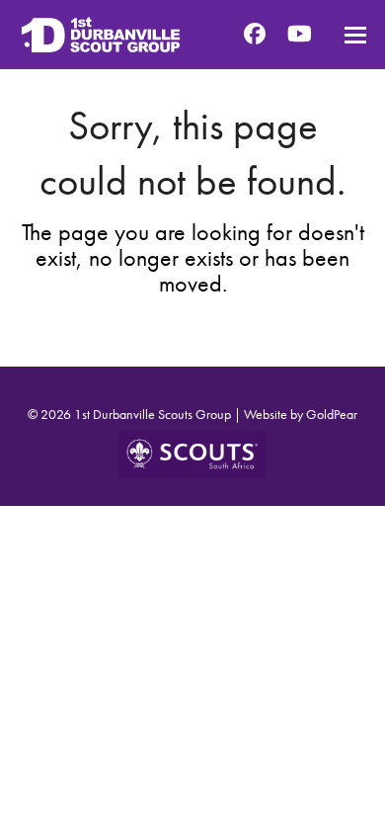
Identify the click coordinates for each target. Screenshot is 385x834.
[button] (355, 35)
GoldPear (331, 414)
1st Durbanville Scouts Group (152, 414)
